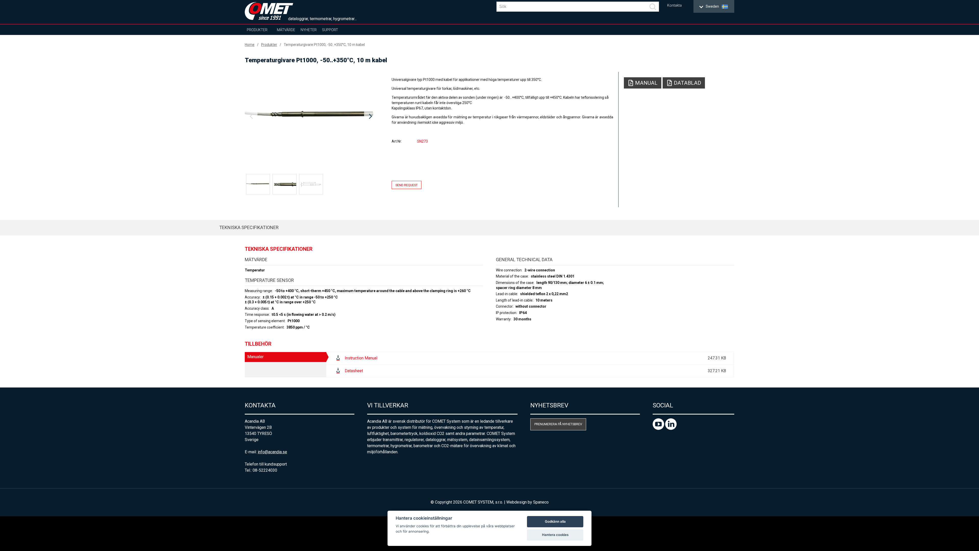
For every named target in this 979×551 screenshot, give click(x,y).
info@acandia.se (272, 451)
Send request (406, 185)
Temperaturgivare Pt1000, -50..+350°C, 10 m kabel (324, 45)
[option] (311, 116)
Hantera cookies (555, 535)
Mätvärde (286, 30)
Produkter (257, 30)
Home (249, 45)
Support (330, 30)
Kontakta (674, 5)
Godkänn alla (555, 521)
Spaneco (541, 502)
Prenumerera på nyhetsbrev (558, 424)
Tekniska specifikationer (249, 227)
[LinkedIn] (671, 428)
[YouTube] (659, 428)
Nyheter (309, 30)
